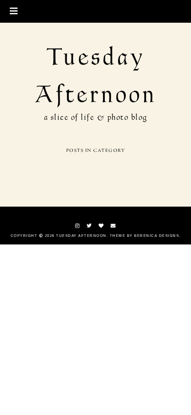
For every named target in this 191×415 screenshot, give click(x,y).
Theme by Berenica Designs (144, 236)
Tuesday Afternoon (81, 236)
